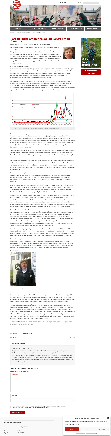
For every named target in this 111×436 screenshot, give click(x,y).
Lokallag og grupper (38, 29)
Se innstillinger (101, 429)
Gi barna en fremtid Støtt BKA (89, 62)
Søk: (79, 3)
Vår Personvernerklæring (91, 433)
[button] (108, 418)
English (63, 3)
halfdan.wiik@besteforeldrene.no (31, 425)
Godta (71, 429)
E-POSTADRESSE (16, 400)
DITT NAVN (14, 395)
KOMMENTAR (15, 374)
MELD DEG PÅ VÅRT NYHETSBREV (91, 72)
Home (12, 33)
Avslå (86, 429)
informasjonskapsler (94, 421)
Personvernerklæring (43, 407)
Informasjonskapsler (80, 433)
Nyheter (17, 44)
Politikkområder (76, 29)
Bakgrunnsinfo (92, 29)
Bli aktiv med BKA (58, 29)
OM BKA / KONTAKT (19, 29)
